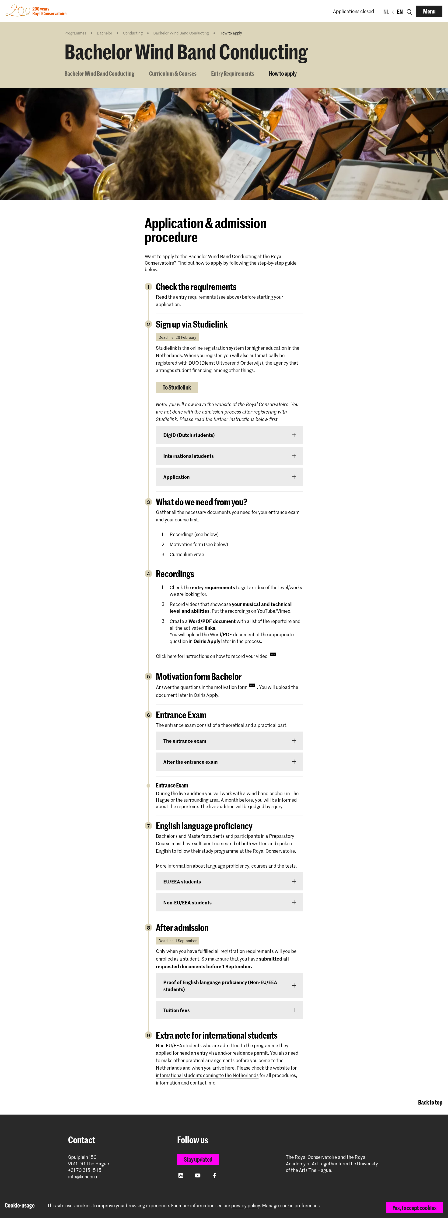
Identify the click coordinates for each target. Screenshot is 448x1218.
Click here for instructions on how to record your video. (212, 656)
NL (386, 11)
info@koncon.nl (84, 1176)
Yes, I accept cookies (414, 1207)
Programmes (75, 32)
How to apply (283, 73)
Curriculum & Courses (172, 73)
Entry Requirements (232, 73)
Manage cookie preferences (291, 1205)
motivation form (231, 687)
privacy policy (245, 1205)
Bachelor (104, 32)
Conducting (133, 32)
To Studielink (177, 387)
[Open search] (409, 11)
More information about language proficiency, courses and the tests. (226, 866)
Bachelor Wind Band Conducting (181, 32)
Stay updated (198, 1159)
